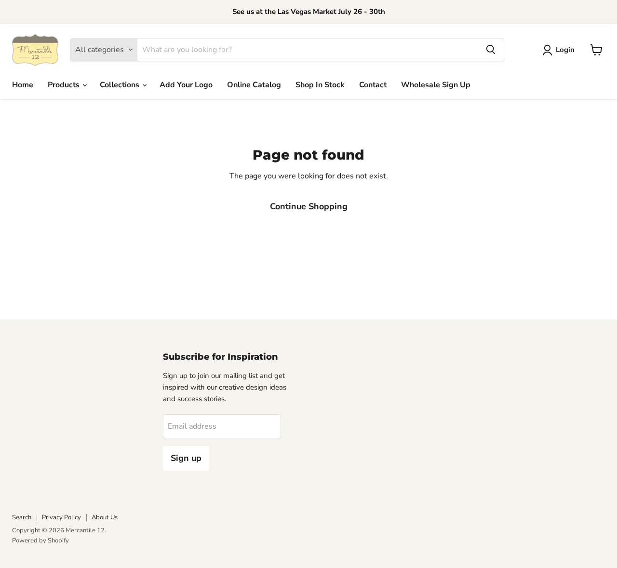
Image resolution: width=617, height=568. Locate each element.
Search (21, 517)
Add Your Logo (186, 85)
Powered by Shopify (40, 540)
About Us (105, 517)
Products (64, 85)
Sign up (186, 458)
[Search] (491, 50)
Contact (373, 85)
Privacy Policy (61, 517)
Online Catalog (254, 85)
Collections (120, 85)
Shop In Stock (320, 85)
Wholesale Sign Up (435, 85)
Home (22, 85)
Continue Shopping (309, 206)
